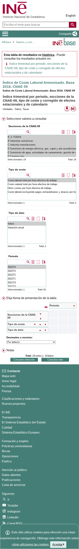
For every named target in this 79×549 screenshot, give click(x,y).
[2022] (27, 267)
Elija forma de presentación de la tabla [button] (31, 298)
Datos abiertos (11, 475)
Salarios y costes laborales (30, 42)
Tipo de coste (17, 169)
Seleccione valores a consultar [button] (26, 118)
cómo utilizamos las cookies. (30, 544)
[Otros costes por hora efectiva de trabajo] (42, 188)
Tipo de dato (16, 212)
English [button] (71, 15)
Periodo (13, 256)
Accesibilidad (10, 386)
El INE (6, 412)
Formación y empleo (15, 441)
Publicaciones (11, 479)
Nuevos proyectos (13, 403)
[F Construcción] (42, 156)
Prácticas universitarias (17, 446)
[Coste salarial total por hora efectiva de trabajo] (42, 184)
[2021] (27, 282)
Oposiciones (10, 456)
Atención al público (14, 470)
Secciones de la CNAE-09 (24, 126)
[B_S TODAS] (42, 137)
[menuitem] (39, 206)
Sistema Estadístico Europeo (21, 432)
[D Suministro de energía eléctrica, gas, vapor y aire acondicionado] (42, 149)
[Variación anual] (27, 227)
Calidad (7, 427)
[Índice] (27, 224)
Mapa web (8, 376)
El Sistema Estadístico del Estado (24, 422)
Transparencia (11, 417)
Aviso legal (9, 381)
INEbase (6, 42)
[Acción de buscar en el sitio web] (72, 25)
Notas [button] (10, 350)
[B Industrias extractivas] (42, 141)
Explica (7, 461)
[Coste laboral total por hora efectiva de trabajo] (42, 180)
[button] (67, 34)
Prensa (6, 391)
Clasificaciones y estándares (20, 398)
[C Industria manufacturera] (42, 145)
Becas (6, 451)
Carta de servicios (13, 484)
